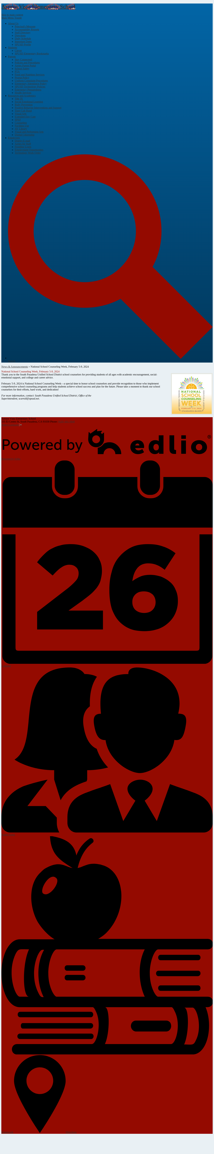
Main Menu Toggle (11, 17)
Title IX (19, 98)
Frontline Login (23, 146)
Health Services (23, 92)
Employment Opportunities (29, 149)
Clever (18, 50)
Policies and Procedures (27, 62)
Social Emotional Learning (29, 101)
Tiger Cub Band (23, 110)
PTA (17, 71)
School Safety (22, 68)
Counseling (21, 122)
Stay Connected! (23, 59)
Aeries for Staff (23, 143)
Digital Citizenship (24, 134)
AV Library (21, 128)
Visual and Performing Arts (29, 131)
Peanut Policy (22, 77)
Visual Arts (20, 113)
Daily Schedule (23, 38)
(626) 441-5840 (66, 421)
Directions (20, 35)
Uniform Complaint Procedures (31, 80)
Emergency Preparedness (28, 89)
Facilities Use (22, 125)
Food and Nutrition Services (29, 74)
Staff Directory (22, 32)
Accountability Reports (27, 29)
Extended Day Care (25, 116)
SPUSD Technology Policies (30, 86)
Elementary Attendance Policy (31, 83)
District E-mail (22, 140)
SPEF (18, 119)
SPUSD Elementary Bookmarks (32, 53)
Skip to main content (12, 14)
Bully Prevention (24, 104)
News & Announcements (14, 366)
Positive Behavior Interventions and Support (38, 107)
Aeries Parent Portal (25, 65)
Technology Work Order (28, 152)
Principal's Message (25, 26)
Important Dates (23, 41)
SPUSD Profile (23, 44)
